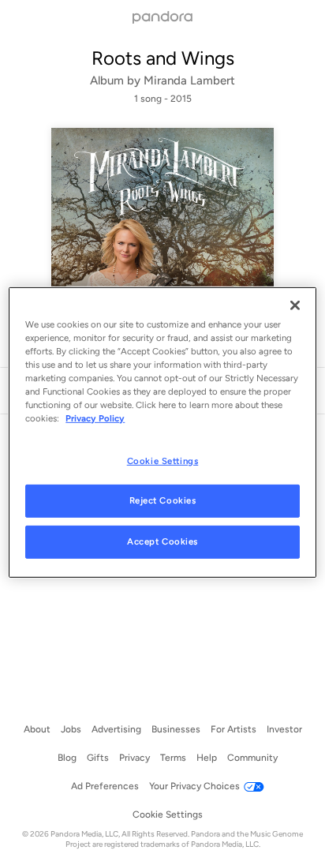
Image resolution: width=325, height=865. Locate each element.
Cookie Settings (163, 460)
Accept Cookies (162, 541)
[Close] (295, 305)
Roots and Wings (163, 58)
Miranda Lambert (189, 80)
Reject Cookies (162, 500)
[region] (162, 432)
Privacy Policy (95, 418)
